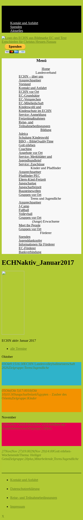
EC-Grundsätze (29, 95)
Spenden (16, 27)
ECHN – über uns (31, 76)
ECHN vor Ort (29, 91)
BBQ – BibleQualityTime (36, 141)
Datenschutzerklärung (25, 489)
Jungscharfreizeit (30, 187)
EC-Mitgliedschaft (31, 103)
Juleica (23, 133)
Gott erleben (27, 145)
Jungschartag (27, 183)
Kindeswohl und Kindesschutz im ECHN (35, 109)
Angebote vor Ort (31, 153)
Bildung (45, 130)
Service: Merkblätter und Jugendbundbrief (35, 158)
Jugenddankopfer (30, 240)
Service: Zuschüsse (31, 164)
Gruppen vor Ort (30, 195)
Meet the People (29, 225)
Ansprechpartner (30, 80)
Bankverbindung (30, 252)
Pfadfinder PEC (29, 175)
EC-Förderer (27, 248)
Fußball (24, 210)
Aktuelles (16, 30)
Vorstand (25, 84)
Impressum (17, 506)
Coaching (25, 149)
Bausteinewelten (30, 191)
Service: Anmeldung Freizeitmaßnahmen (32, 116)
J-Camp (24, 206)
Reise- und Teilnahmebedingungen (34, 124)
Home (46, 69)
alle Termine (18, 348)
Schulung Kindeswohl (34, 137)
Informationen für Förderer (37, 244)
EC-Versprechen (30, 99)
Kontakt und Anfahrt (24, 23)
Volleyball (25, 214)
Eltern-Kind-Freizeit (32, 179)
